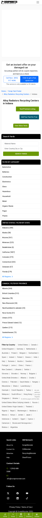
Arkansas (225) (8, 242)
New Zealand (7, 369)
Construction (7, 177)
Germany (20, 349)
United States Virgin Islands (12, 407)
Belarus (5, 427)
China (21, 365)
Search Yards (21, 154)
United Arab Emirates (10, 378)
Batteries (5, 172)
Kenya (12, 415)
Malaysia (5, 394)
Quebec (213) (7, 328)
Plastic (5, 216)
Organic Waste (7, 206)
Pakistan (13, 382)
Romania (11, 361)
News (21, 516)
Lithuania (18, 369)
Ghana (15, 386)
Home (3, 91)
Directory (29, 516)
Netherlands (30, 349)
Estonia (4, 382)
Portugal (5, 365)
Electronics (6, 182)
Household (6, 196)
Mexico (4, 415)
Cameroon (5, 423)
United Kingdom (8, 349)
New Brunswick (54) (9, 303)
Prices (13, 516)
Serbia (26, 369)
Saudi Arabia (24, 382)
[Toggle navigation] (38, 2)
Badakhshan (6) (8, 247)
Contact (36, 516)
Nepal (12, 411)
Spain (4, 357)
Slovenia (5, 374)
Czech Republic (17, 390)
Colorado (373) (7, 257)
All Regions (6, 277)
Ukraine (15, 398)
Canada (34, 345)
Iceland (15, 419)
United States (23, 345)
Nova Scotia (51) (8, 313)
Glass (4, 187)
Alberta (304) (7, 288)
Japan (28, 415)
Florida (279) (7, 272)
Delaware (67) (7, 267)
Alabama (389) (7, 228)
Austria (20, 361)
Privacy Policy (14, 507)
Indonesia (5, 419)
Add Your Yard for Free (29, 117)
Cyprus (30, 419)
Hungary (35, 382)
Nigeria (4, 411)
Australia (5, 353)
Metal (4, 201)
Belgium (22, 353)
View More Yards (21, 126)
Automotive (6, 167)
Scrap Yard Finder (14, 91)
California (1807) (8, 252)
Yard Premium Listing (27, 109)
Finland (19, 357)
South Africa (16, 394)
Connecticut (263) (9, 262)
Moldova (33, 411)
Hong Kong (28, 394)
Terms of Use (27, 507)
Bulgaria (32, 374)
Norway (23, 374)
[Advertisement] (21, 33)
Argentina (14, 427)
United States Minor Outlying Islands (15, 402)
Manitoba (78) (7, 298)
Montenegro (22, 411)
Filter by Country (8, 345)
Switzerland (33, 353)
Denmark (5, 390)
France (28, 365)
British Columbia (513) (10, 293)
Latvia (13, 365)
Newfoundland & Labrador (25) (13, 308)
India (35, 357)
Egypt (23, 419)
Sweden (29, 361)
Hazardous (6, 191)
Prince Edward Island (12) (12, 323)
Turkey (28, 390)
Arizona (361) (7, 237)
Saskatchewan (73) (9, 332)
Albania (23, 378)
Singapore (5, 398)
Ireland (11, 357)
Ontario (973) (7, 318)
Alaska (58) (6, 233)
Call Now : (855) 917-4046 (12, 79)
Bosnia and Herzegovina (21, 423)
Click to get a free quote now (29, 79)
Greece (28, 357)
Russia (34, 402)
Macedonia (6, 386)
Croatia (31, 378)
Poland (14, 353)
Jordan (20, 415)
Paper (4, 211)
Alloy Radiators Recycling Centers (16, 94)
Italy (3, 361)
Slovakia (14, 374)
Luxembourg (25, 386)
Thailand (29, 407)
